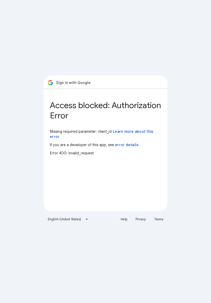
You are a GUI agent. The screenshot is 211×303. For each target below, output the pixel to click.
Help (124, 219)
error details (126, 145)
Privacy (141, 219)
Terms (158, 219)
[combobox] (68, 219)
